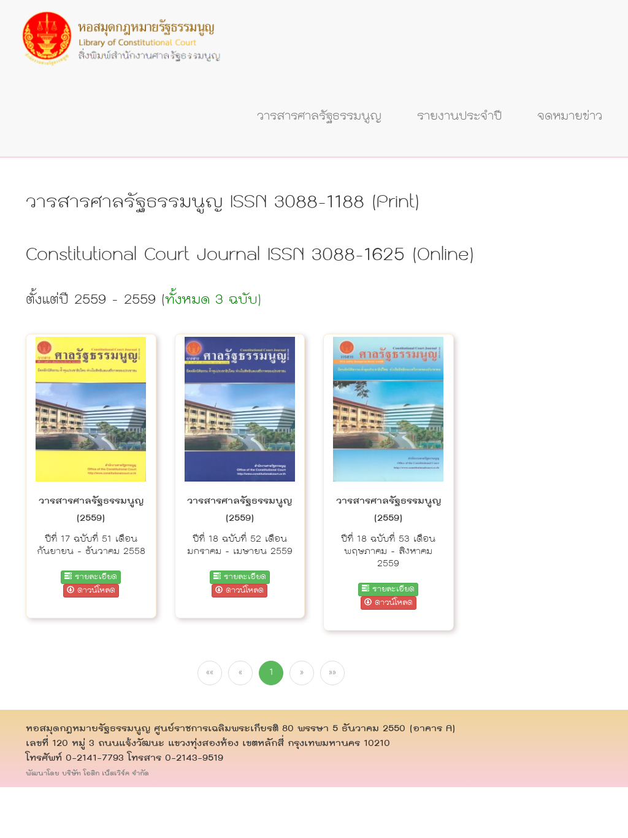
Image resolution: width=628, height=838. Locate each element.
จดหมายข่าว (569, 116)
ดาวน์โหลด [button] (94, 591)
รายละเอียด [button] (94, 577)
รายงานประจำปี (459, 116)
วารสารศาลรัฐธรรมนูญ (319, 116)
